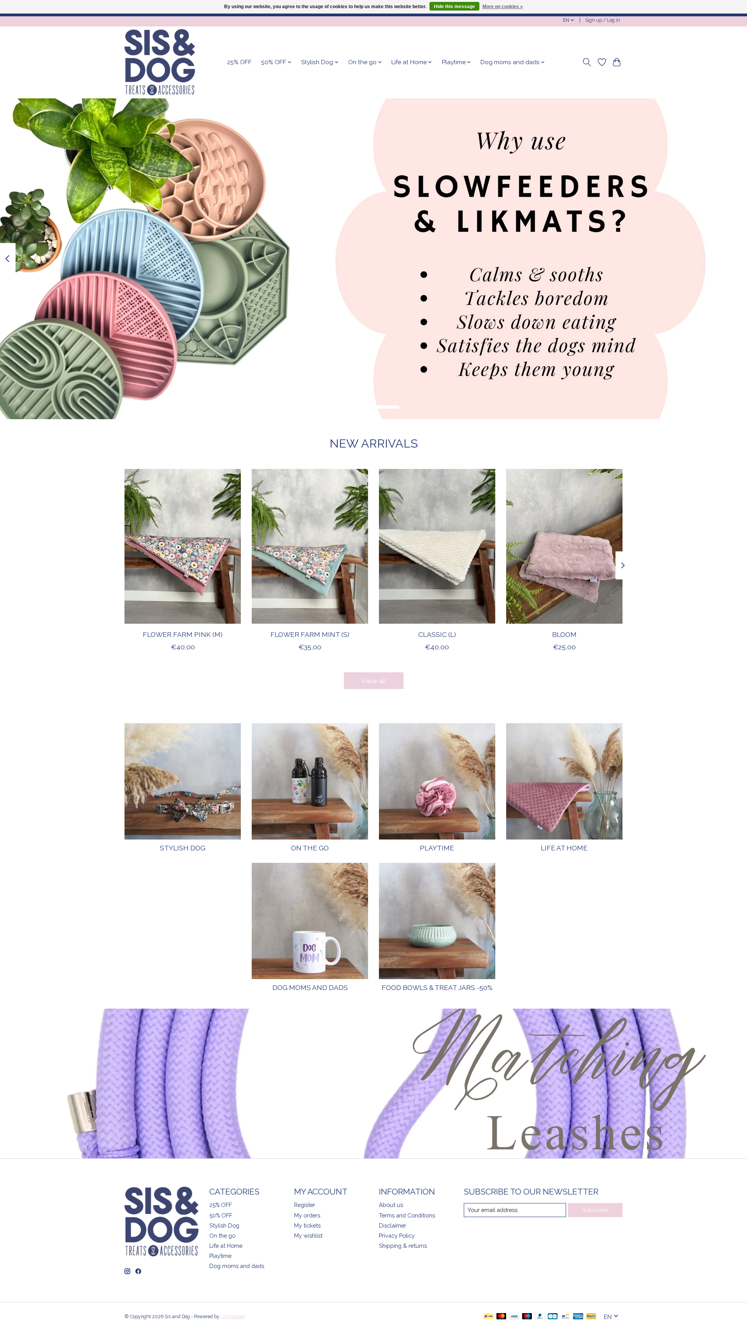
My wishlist (308, 1235)
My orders (307, 1215)
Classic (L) (437, 634)
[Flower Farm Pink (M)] (182, 546)
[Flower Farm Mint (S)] (310, 546)
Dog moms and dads (310, 987)
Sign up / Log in (602, 20)
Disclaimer (392, 1225)
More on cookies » (502, 6)
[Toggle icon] (587, 62)
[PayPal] (540, 1317)
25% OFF (239, 62)
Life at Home (564, 848)
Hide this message (454, 6)
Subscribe (595, 1210)
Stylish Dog (182, 848)
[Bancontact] (565, 1317)
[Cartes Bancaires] (553, 1317)
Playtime (437, 848)
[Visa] (514, 1317)
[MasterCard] (501, 1317)
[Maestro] (527, 1317)
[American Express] (578, 1317)
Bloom (564, 634)
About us (391, 1205)
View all (373, 681)
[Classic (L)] (437, 546)
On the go (310, 848)
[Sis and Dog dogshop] (159, 62)
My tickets (307, 1225)
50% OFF (220, 1215)
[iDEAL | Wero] (488, 1317)
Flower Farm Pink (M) (183, 634)
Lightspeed (233, 1316)
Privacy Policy (397, 1235)
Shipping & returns (403, 1245)
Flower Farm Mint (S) (309, 634)
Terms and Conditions (407, 1215)
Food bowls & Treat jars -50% (437, 987)
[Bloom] (564, 546)
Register (304, 1205)
